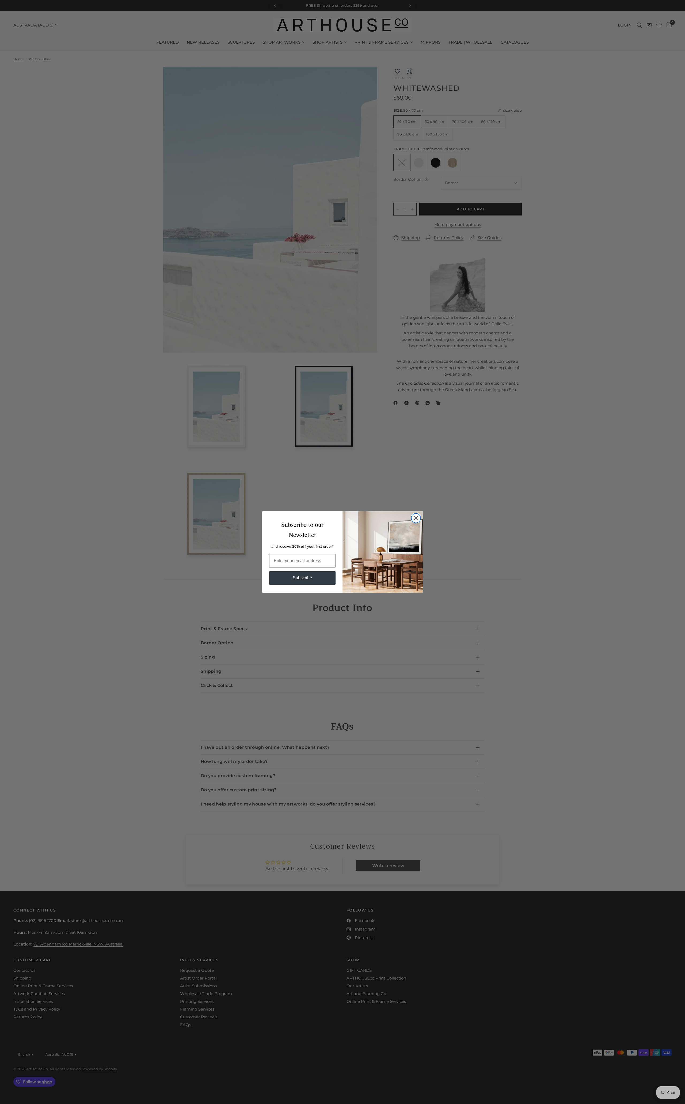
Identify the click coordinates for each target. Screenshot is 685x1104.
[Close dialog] (416, 518)
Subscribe (302, 578)
